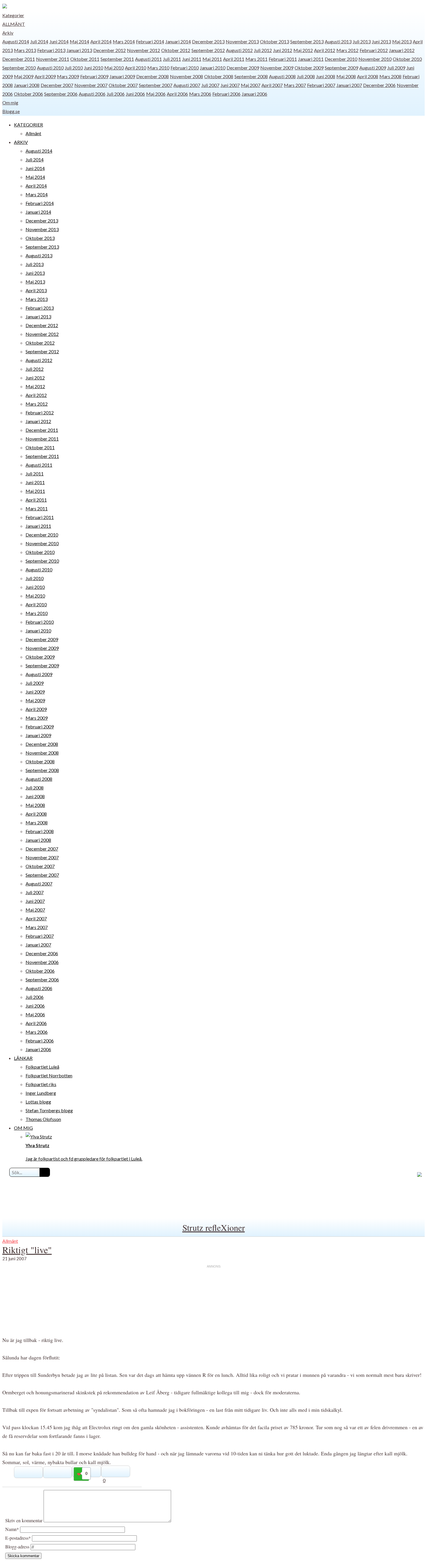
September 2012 (208, 50)
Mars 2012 (347, 50)
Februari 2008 (40, 831)
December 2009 (243, 67)
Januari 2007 (349, 85)
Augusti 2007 (186, 85)
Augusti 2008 (282, 76)
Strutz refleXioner (213, 1227)
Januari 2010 (212, 67)
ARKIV (21, 142)
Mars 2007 (295, 85)
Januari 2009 (122, 76)
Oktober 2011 (84, 59)
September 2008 (251, 76)
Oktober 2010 (407, 59)
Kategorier (13, 15)
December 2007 (57, 85)
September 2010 (19, 67)
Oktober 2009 (309, 67)
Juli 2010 (74, 67)
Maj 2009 (23, 76)
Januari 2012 (402, 50)
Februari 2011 (283, 59)
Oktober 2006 (28, 94)
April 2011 (233, 59)
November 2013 (242, 41)
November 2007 (90, 85)
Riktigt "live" (27, 1249)
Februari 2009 (94, 76)
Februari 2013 (51, 50)
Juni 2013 (381, 41)
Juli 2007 (210, 85)
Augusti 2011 (148, 59)
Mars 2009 (68, 76)
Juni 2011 (191, 59)
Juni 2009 (35, 691)
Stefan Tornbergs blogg (49, 1110)
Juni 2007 (230, 85)
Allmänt (13, 24)
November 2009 (276, 67)
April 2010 (135, 67)
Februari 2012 (374, 50)
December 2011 (18, 59)
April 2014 (101, 41)
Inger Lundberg (41, 1093)
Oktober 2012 (175, 50)
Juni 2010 (93, 67)
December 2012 (109, 50)
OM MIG (23, 1128)
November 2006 (42, 962)
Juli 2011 (172, 59)
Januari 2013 (79, 50)
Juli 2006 (116, 94)
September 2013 (307, 41)
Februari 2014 (150, 41)
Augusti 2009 (372, 67)
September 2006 (61, 94)
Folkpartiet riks (41, 1084)
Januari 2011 (311, 59)
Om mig (10, 102)
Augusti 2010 (50, 67)
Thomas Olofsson (43, 1119)
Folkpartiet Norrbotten (49, 1075)
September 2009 (341, 67)
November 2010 (375, 59)
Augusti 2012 (239, 50)
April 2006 (177, 94)
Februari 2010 (185, 67)
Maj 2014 (79, 41)
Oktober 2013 (274, 41)
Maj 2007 (250, 85)
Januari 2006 (254, 94)
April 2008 (367, 76)
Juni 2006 (135, 94)
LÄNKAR (23, 1058)
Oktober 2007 (123, 85)
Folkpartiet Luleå (42, 1067)
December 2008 (152, 76)
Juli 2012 (263, 50)
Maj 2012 (303, 50)
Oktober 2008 (218, 76)
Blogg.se (11, 111)
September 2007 (155, 85)
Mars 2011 (256, 59)
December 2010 (341, 59)
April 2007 (272, 85)
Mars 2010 (158, 67)
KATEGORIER (28, 124)
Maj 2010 (114, 67)
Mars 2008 (390, 76)
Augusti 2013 (338, 41)
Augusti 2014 (15, 41)
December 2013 (208, 41)
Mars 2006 (200, 94)
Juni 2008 (325, 76)
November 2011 (52, 59)
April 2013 (36, 290)
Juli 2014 (39, 41)
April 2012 (324, 50)
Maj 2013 (402, 41)
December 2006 (379, 85)
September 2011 (117, 59)
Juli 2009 (396, 67)
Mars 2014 (124, 41)
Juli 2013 (362, 41)
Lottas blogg (38, 1101)
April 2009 (45, 76)
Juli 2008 (306, 76)
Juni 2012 (282, 50)
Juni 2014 (59, 41)
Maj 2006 (156, 94)
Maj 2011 (212, 59)
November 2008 (186, 76)
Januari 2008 (27, 85)
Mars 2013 (25, 50)
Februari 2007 (321, 85)
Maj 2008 (346, 76)
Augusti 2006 (92, 94)
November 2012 (143, 50)
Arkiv (7, 32)
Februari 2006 (226, 94)
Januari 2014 (178, 41)
